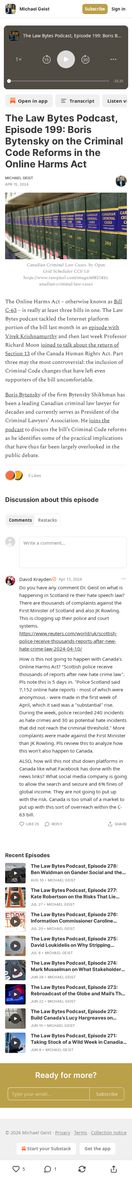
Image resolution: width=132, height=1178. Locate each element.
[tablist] (33, 520)
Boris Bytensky (22, 395)
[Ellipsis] (124, 579)
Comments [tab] (20, 520)
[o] (15, 873)
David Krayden (35, 579)
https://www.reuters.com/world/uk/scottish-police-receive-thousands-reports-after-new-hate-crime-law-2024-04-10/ (68, 641)
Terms (80, 1133)
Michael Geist (19, 178)
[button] (18, 59)
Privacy (62, 1133)
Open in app (33, 101)
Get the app (98, 1148)
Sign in (118, 9)
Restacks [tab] (47, 520)
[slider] (59, 81)
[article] (66, 873)
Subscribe (95, 9)
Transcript (82, 101)
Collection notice (109, 1133)
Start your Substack (49, 1148)
